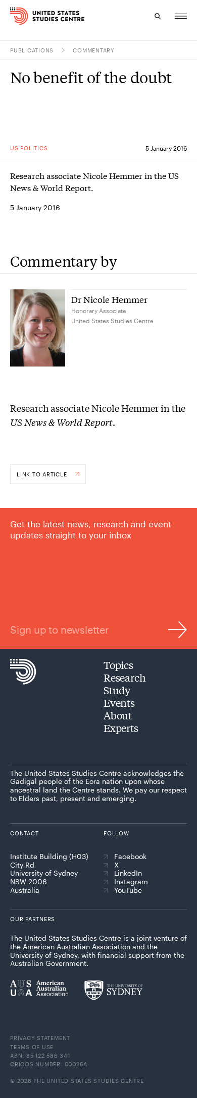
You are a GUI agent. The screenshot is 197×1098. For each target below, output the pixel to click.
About (118, 715)
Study (117, 690)
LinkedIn (128, 873)
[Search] (158, 16)
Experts (121, 728)
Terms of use (32, 1047)
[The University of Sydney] (113, 990)
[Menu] (181, 16)
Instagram (131, 882)
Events (119, 702)
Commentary (94, 50)
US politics (28, 148)
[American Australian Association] (39, 988)
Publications (32, 50)
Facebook (130, 856)
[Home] (14, 16)
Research (124, 677)
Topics (118, 665)
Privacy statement (40, 1037)
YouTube (128, 890)
